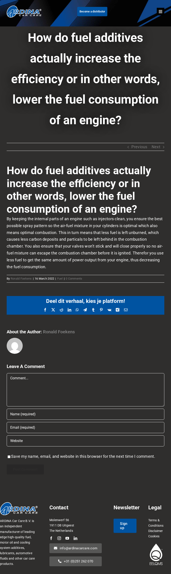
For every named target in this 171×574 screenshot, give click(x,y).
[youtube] (67, 538)
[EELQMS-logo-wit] (156, 544)
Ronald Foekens (21, 278)
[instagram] (59, 538)
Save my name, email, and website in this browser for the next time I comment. (83, 456)
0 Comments (74, 278)
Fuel (60, 278)
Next (156, 146)
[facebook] (51, 538)
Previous (139, 146)
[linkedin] (75, 538)
